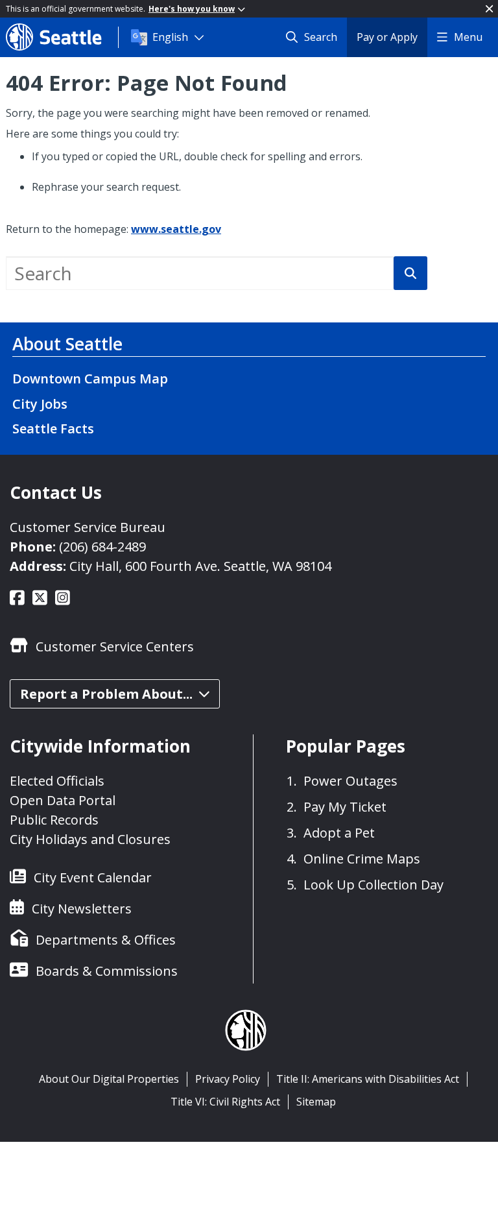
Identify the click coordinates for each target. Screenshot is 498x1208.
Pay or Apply (387, 37)
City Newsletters (82, 908)
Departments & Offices (106, 939)
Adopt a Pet (339, 832)
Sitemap (316, 1101)
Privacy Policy (227, 1079)
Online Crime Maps (361, 858)
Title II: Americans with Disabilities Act (367, 1079)
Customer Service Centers (115, 646)
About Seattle (67, 344)
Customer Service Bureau (87, 527)
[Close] (489, 9)
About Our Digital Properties (109, 1079)
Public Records (54, 819)
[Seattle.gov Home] (62, 37)
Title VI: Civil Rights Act (225, 1101)
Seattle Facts (53, 428)
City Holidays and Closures (90, 839)
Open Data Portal (62, 800)
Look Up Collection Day (373, 884)
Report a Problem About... (106, 694)
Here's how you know (191, 8)
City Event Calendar (93, 877)
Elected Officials (57, 781)
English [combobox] (170, 37)
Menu (468, 37)
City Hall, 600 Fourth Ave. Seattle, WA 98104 (200, 566)
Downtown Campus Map (90, 378)
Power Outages (350, 781)
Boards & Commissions (107, 971)
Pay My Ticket (344, 806)
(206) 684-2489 (102, 546)
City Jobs (39, 404)
